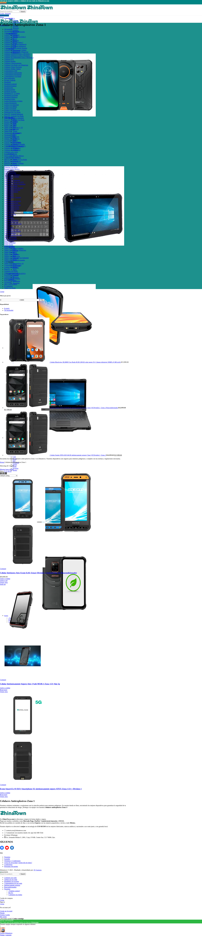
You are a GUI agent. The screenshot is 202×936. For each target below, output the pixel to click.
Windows (16, 277)
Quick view (4, 582)
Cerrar (2, 292)
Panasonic (16, 137)
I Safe (15, 466)
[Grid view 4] (6, 474)
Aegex (15, 470)
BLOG (10, 893)
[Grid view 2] (1, 474)
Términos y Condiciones (12, 861)
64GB (15, 39)
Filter (42, 300)
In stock (6, 308)
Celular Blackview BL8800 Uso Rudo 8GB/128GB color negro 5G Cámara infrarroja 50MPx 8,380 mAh (85, 362)
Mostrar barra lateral (6, 469)
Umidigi (15, 30)
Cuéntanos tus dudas (15, 895)
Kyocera (15, 468)
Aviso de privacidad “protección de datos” (18, 863)
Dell (14, 461)
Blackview (16, 22)
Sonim (15, 464)
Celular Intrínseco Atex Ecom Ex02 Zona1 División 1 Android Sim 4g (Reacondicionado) (38, 573)
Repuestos (16, 283)
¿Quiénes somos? (14, 891)
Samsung (16, 129)
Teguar (15, 131)
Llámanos (3, 3)
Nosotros (7, 857)
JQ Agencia (37, 870)
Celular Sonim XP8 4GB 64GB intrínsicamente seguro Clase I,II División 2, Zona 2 (78, 455)
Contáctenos (8, 864)
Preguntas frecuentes (11, 866)
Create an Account (6, 911)
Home (2, 462)
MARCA (11, 18)
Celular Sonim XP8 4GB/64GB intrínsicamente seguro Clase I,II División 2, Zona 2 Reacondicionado (84, 408)
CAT (14, 457)
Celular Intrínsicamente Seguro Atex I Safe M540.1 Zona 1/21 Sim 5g (30, 684)
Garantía (7, 859)
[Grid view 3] (3, 474)
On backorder (8, 310)
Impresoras (16, 256)
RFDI (15, 269)
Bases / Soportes (18, 163)
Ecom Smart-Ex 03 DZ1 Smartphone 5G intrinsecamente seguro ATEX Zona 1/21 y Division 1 (41, 789)
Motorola (16, 28)
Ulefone (15, 20)
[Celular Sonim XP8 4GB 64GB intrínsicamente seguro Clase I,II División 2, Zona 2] (27, 455)
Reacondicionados (19, 144)
